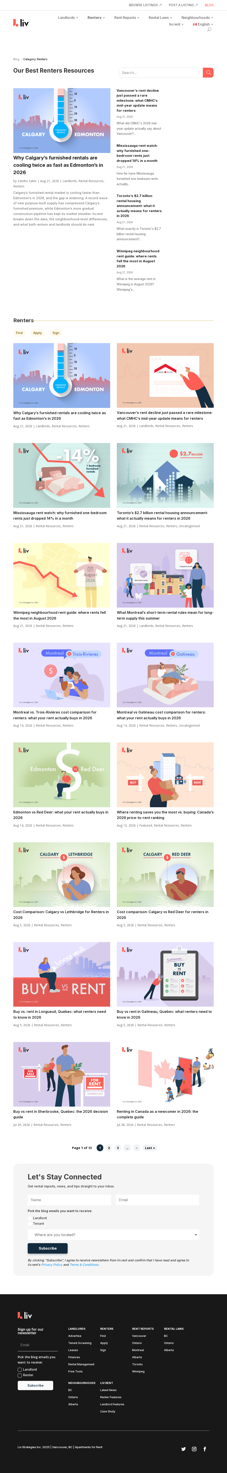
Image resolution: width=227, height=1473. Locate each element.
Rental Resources (91, 181)
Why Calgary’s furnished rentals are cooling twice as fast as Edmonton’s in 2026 (58, 165)
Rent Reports (125, 17)
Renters (95, 17)
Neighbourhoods (196, 17)
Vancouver (139, 1336)
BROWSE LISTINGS (143, 5)
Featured (145, 825)
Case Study (107, 1411)
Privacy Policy (51, 1264)
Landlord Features (112, 1404)
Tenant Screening (80, 1343)
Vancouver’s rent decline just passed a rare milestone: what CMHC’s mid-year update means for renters (138, 100)
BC (166, 1336)
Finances (74, 1357)
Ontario (137, 1343)
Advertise (74, 1336)
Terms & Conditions (84, 1264)
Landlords (66, 17)
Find (19, 333)
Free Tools (75, 1371)
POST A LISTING (181, 5)
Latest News (108, 1390)
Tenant (38, 1223)
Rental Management (81, 1364)
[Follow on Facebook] (204, 1449)
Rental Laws (159, 17)
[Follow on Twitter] (183, 1449)
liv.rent (174, 24)
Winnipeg (138, 1371)
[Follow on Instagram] (194, 1449)
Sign (56, 333)
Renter (28, 1375)
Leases (73, 1350)
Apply (37, 333)
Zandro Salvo (27, 181)
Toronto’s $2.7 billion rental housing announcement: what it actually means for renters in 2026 (139, 206)
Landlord (40, 1218)
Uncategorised (189, 526)
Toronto (137, 1364)
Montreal (138, 1350)
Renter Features (110, 1397)
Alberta (137, 1357)
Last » (150, 1148)
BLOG (209, 5)
